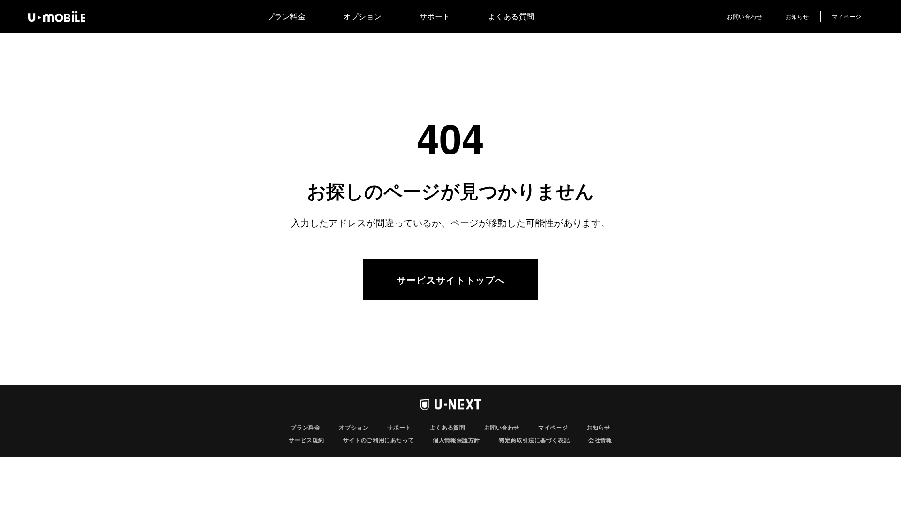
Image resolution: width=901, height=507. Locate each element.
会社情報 (600, 440)
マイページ (847, 16)
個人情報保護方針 (456, 440)
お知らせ (797, 16)
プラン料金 (286, 16)
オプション (362, 16)
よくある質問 (511, 16)
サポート (435, 16)
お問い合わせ (745, 16)
